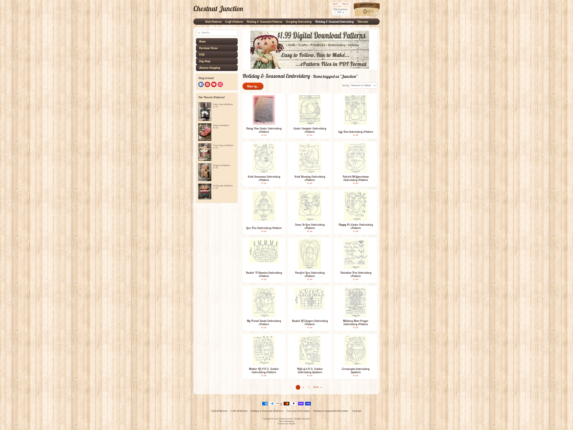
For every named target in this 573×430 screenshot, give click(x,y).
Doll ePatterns (213, 21)
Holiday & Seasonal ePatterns (264, 21)
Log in (335, 4)
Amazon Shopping (209, 68)
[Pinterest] (207, 84)
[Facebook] (201, 84)
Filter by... (253, 86)
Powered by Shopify (286, 424)
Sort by (345, 86)
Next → (317, 387)
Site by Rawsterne (286, 421)
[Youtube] (214, 84)
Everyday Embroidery (299, 21)
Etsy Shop (204, 61)
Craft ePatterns (234, 21)
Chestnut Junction (218, 8)
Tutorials (362, 21)
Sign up (345, 4)
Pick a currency (341, 9)
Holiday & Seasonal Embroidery (334, 21)
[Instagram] (220, 84)
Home (202, 41)
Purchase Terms (208, 48)
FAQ (201, 54)
